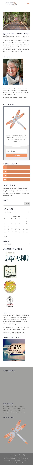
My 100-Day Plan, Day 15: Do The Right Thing (16, 34)
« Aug (5, 237)
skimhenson (8, 36)
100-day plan (25, 36)
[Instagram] (24, 455)
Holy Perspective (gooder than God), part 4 (15, 188)
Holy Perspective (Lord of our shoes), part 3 (15, 191)
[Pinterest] (19, 455)
